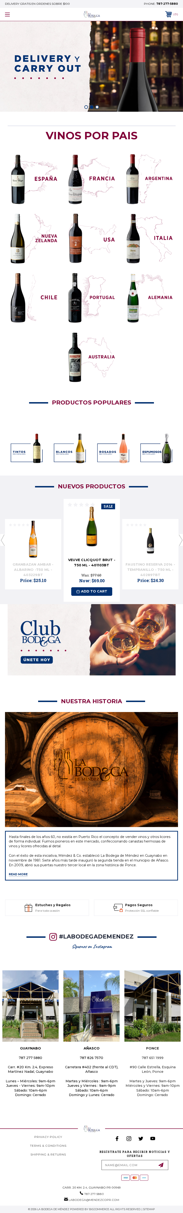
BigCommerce (99, 1209)
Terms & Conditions (48, 1145)
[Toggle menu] (22, 14)
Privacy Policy (48, 1137)
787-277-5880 (167, 3)
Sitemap (149, 1209)
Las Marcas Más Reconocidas (141, 910)
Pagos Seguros (50, 905)
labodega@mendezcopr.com (94, 1200)
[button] (34, 179)
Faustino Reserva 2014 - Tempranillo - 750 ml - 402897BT (150, 569)
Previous (2, 540)
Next (180, 540)
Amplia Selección (137, 905)
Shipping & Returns (48, 1154)
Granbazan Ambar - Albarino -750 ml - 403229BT (33, 569)
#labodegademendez (96, 936)
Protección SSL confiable (53, 910)
